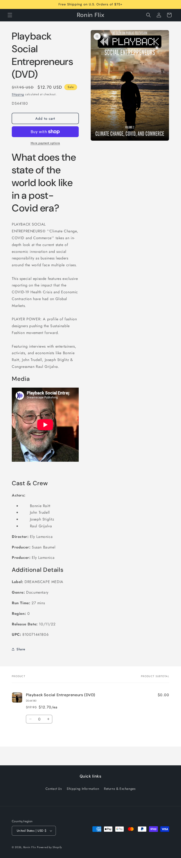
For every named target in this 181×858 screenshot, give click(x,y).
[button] (10, 15)
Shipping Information (83, 788)
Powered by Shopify (49, 847)
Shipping (18, 94)
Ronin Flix (29, 847)
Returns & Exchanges (120, 788)
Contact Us (53, 788)
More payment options (45, 143)
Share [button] (20, 649)
